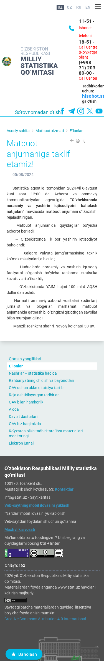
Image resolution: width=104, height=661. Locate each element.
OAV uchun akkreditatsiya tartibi (36, 387)
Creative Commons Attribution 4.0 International (45, 619)
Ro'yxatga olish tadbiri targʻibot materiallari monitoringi (46, 433)
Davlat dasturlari (23, 416)
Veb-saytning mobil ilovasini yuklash (36, 505)
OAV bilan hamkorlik (26, 402)
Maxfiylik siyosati (19, 529)
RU (78, 7)
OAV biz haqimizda (25, 424)
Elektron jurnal (21, 443)
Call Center (88, 78)
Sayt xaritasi (40, 497)
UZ (60, 7)
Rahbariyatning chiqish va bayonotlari (41, 380)
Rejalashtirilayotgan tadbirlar (34, 395)
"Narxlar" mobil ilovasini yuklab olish (34, 513)
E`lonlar (16, 366)
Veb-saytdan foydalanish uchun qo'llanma (40, 521)
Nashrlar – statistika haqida (33, 373)
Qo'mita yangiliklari (25, 359)
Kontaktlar (64, 489)
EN (87, 7)
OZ (69, 7)
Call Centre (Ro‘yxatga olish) (88, 52)
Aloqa (14, 409)
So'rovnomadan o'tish (38, 112)
